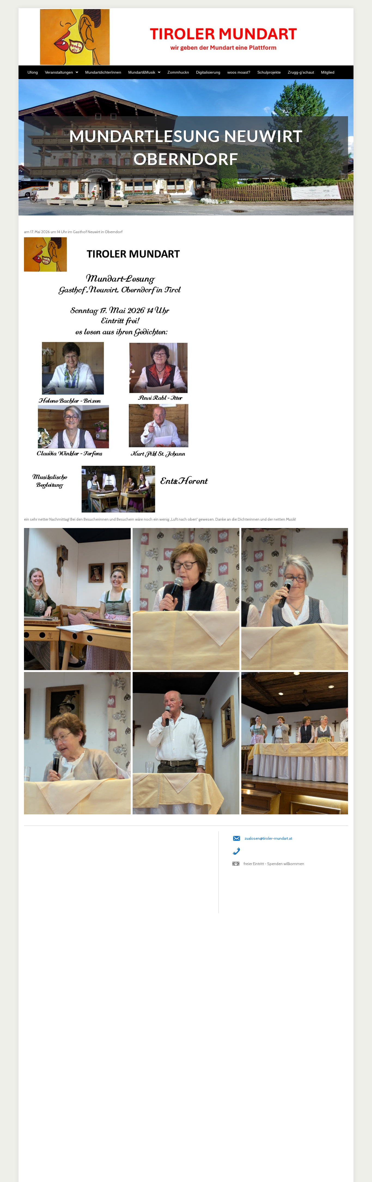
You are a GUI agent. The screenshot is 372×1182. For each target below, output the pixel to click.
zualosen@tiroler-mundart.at (268, 838)
